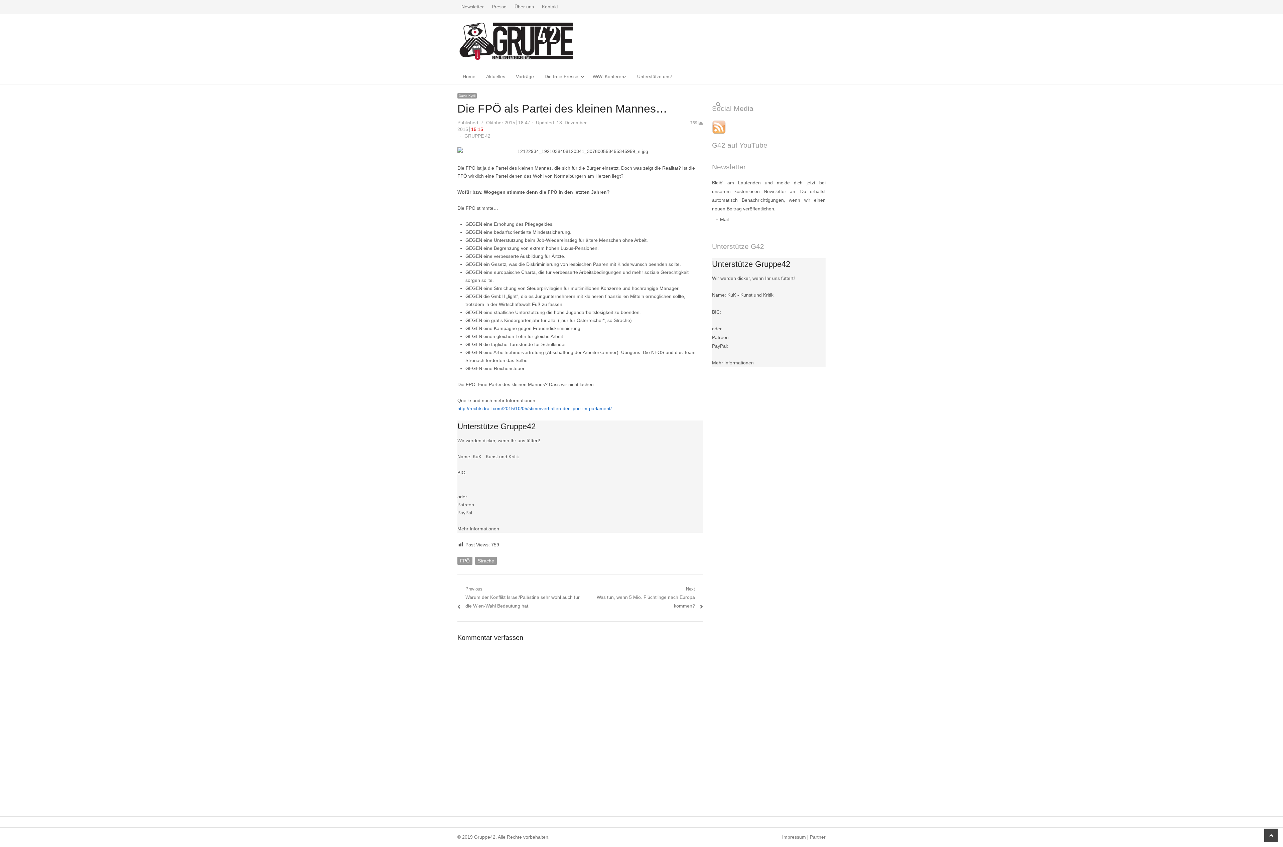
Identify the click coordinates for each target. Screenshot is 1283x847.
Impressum (794, 837)
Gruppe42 (484, 837)
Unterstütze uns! (654, 76)
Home (469, 76)
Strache (486, 560)
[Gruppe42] (516, 41)
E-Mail (722, 219)
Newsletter (472, 6)
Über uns (524, 6)
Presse (499, 6)
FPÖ (465, 560)
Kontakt (550, 6)
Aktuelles (495, 76)
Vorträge (525, 76)
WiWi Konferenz (609, 76)
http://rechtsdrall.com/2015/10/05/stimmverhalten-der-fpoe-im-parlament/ (534, 408)
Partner (818, 837)
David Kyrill (467, 96)
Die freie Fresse (561, 76)
